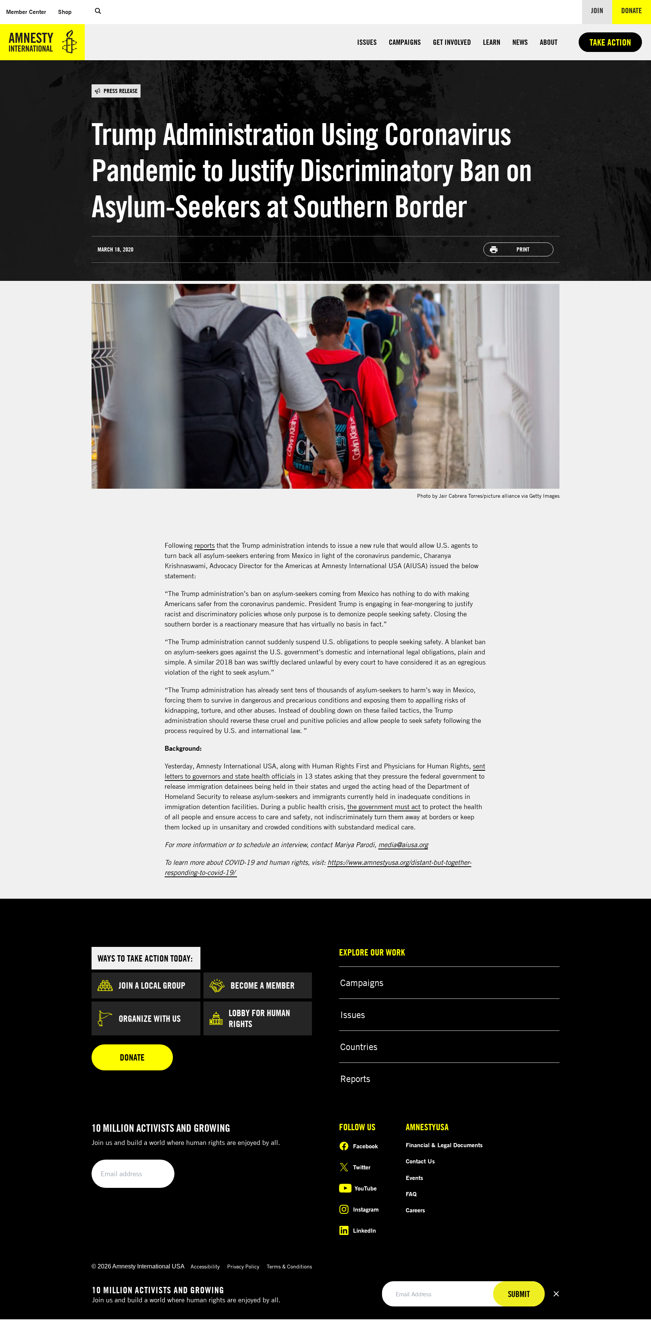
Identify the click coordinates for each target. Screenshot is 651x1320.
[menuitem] (26, 11)
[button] (98, 12)
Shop (68, 11)
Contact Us (420, 1161)
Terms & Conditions (289, 1266)
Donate (636, 10)
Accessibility (205, 1266)
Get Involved (452, 42)
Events (414, 1177)
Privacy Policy (243, 1266)
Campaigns (405, 42)
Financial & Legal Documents (444, 1145)
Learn (491, 42)
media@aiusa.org (403, 844)
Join (597, 10)
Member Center (29, 11)
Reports (355, 1078)
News (520, 42)
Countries (358, 1046)
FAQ (411, 1194)
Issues (367, 42)
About (549, 42)
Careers (415, 1210)
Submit (156, 1174)
